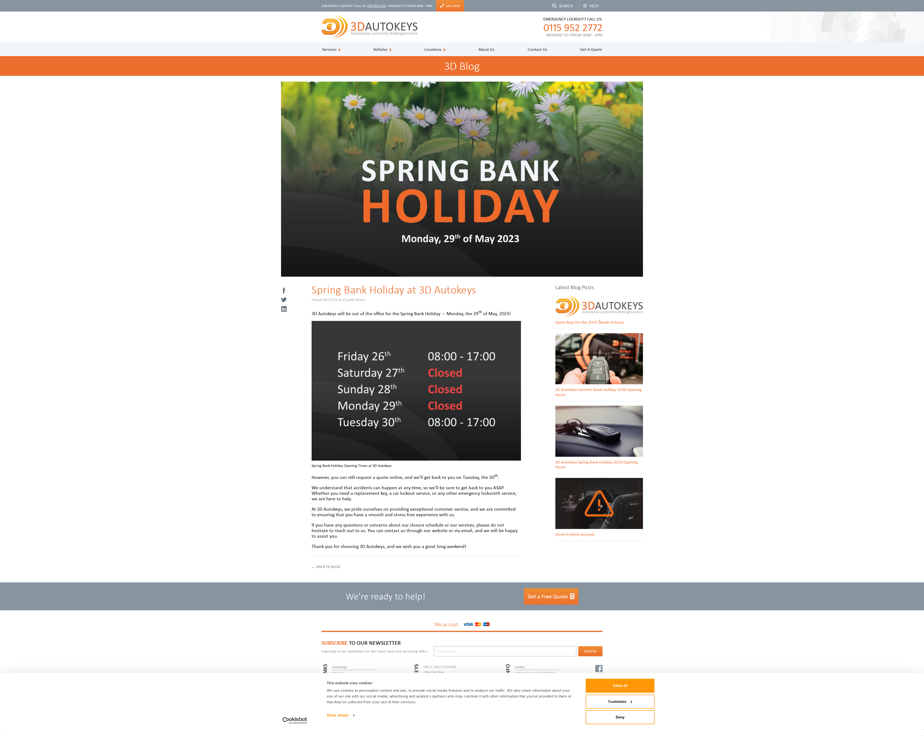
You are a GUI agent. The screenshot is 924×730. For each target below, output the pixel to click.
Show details (338, 715)
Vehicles (380, 49)
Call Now (453, 6)
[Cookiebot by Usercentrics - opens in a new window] (295, 720)
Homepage (339, 667)
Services (329, 49)
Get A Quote (591, 49)
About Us (486, 49)
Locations (433, 49)
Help (594, 6)
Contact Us (537, 49)
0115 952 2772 (376, 6)
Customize (617, 701)
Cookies (520, 667)
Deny (620, 717)
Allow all (620, 686)
